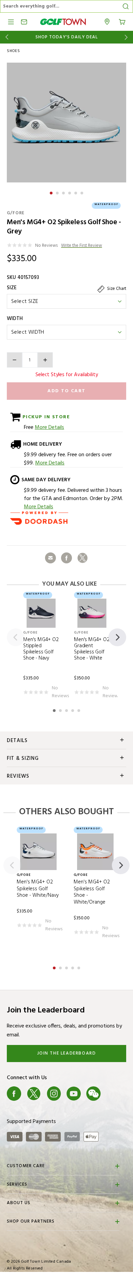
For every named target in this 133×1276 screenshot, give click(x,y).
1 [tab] (55, 709)
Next (127, 37)
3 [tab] (67, 709)
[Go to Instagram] (54, 1093)
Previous (6, 37)
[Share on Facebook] (66, 557)
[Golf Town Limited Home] (63, 21)
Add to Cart (66, 391)
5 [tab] (79, 709)
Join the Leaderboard (66, 1053)
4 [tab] (73, 709)
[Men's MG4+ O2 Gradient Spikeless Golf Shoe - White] (91, 613)
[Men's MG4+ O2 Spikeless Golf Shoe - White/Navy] (38, 851)
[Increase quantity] (45, 360)
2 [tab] (61, 709)
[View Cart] (122, 21)
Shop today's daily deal (66, 37)
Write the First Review (81, 246)
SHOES (13, 51)
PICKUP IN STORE (45, 417)
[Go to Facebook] (14, 1093)
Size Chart (116, 288)
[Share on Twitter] (82, 557)
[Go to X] (34, 1093)
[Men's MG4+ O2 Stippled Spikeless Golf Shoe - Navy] (41, 613)
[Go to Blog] (113, 1093)
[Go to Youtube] (73, 1093)
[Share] (50, 557)
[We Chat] (93, 1093)
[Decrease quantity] (14, 360)
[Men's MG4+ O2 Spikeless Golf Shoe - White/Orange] (95, 851)
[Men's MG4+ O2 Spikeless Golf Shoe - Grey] (66, 122)
